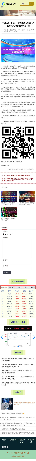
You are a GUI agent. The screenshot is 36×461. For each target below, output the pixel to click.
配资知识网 (13, 440)
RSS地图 (20, 453)
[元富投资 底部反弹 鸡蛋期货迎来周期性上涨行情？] (27, 196)
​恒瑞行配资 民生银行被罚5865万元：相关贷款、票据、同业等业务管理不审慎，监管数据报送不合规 (17, 424)
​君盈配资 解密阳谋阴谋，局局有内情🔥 (12, 413)
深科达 (9, 313)
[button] (2, 337)
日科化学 (9, 311)
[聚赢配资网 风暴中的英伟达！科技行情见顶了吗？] (9, 196)
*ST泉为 (9, 316)
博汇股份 (9, 296)
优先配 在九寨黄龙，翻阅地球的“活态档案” (18, 175)
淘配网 (4, 440)
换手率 (33, 287)
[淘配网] (9, 3)
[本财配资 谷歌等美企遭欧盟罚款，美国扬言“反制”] (7, 404)
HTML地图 (26, 453)
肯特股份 (9, 299)
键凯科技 (9, 306)
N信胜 (9, 294)
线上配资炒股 (31, 441)
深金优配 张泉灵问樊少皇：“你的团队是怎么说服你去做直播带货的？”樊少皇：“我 (18, 366)
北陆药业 (9, 309)
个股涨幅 (4, 287)
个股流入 (19, 287)
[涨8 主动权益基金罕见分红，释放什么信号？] (9, 212)
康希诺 (9, 301)
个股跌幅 (11, 287)
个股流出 (26, 287)
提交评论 (6, 273)
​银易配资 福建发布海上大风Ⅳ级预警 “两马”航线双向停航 (17, 433)
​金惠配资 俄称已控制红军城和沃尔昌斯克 (13, 429)
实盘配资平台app (22, 441)
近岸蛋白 (9, 304)
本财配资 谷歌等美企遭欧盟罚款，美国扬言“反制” (24, 403)
